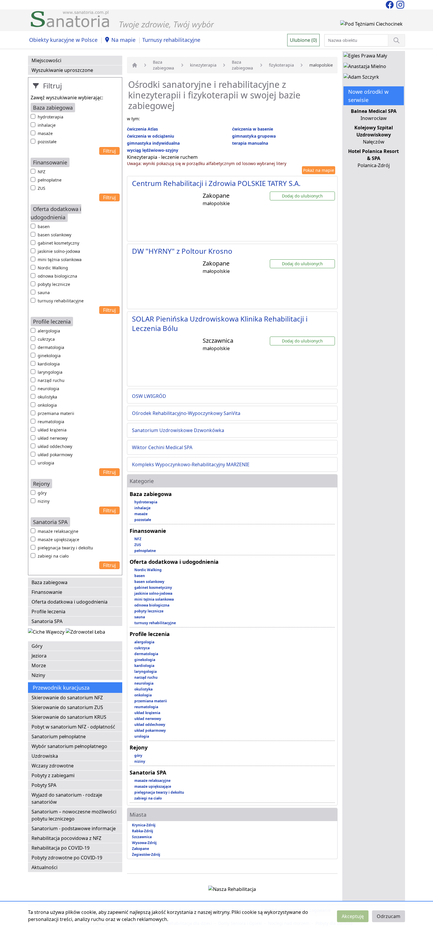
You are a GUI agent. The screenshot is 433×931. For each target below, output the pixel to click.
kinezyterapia (203, 65)
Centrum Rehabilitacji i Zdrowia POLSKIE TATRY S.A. (216, 183)
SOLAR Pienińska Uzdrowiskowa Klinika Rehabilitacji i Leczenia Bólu (220, 323)
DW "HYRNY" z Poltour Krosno (182, 251)
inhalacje (47, 125)
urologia (46, 463)
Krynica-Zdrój (144, 825)
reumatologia (51, 421)
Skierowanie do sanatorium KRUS (69, 717)
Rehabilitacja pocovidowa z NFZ (66, 838)
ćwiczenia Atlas (142, 129)
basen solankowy (54, 235)
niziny (43, 501)
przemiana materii (56, 413)
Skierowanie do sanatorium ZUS (67, 707)
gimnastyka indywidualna (153, 143)
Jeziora (39, 655)
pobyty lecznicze (54, 284)
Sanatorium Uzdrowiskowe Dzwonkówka (178, 430)
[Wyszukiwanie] (396, 40)
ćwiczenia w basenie (252, 129)
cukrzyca (46, 339)
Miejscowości (46, 60)
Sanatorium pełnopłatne (59, 736)
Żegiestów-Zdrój (146, 854)
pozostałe (47, 141)
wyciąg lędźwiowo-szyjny (152, 150)
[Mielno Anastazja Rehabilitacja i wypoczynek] (364, 67)
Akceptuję (353, 916)
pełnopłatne (50, 180)
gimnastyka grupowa (254, 136)
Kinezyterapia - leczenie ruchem (162, 157)
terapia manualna (250, 143)
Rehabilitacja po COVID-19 (61, 848)
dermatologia (51, 347)
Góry (37, 646)
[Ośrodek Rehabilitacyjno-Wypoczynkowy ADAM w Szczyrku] (361, 78)
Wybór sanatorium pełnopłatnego (69, 746)
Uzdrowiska (45, 756)
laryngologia (50, 372)
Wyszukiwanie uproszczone (62, 70)
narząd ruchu (51, 380)
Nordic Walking (53, 268)
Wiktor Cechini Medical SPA (162, 447)
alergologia (49, 331)
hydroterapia (50, 117)
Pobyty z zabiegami (53, 775)
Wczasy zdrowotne (53, 765)
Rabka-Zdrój (142, 830)
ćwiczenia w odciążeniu (150, 136)
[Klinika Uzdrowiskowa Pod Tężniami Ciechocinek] (371, 25)
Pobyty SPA (44, 785)
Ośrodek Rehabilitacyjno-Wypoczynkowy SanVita (186, 413)
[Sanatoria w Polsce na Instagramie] (400, 4)
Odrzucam (388, 916)
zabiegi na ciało (53, 556)
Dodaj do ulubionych (302, 196)
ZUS (41, 188)
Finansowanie (47, 592)
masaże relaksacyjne (58, 531)
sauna (44, 292)
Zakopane (140, 848)
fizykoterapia (281, 65)
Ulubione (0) (303, 40)
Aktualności (44, 867)
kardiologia (49, 364)
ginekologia (49, 355)
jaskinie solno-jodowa (59, 251)
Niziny (38, 675)
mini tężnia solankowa (60, 259)
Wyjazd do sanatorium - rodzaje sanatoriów (67, 798)
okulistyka (47, 397)
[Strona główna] (135, 65)
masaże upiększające (58, 539)
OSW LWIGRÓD (149, 396)
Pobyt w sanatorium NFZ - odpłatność (73, 727)
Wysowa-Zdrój (144, 842)
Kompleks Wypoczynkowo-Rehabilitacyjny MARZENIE (190, 464)
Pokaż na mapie (318, 170)
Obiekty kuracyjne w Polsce (63, 39)
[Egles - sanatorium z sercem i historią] (365, 57)
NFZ (41, 171)
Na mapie (123, 39)
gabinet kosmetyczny (58, 243)
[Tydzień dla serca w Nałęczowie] (47, 633)
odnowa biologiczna (57, 276)
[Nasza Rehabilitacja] (232, 890)
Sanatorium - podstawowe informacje (74, 828)
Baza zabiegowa (49, 582)
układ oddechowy (55, 446)
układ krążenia (52, 430)
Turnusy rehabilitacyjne (171, 39)
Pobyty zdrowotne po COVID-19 (67, 857)
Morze (39, 665)
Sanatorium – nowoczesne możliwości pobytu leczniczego (74, 815)
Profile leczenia (48, 611)
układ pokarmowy (55, 454)
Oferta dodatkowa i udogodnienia (70, 602)
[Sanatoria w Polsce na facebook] (390, 4)
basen (44, 226)
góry (42, 493)
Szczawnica (142, 836)
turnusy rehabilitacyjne (61, 301)
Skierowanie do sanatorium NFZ (67, 697)
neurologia (48, 388)
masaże (45, 133)
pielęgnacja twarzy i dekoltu (65, 548)
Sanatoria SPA (47, 621)
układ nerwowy (52, 438)
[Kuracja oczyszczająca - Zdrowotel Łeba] (85, 633)
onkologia (47, 405)
